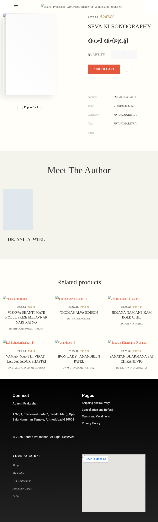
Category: (94, 114)
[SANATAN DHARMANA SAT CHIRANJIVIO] (131, 342)
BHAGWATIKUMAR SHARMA (28, 367)
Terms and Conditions (96, 416)
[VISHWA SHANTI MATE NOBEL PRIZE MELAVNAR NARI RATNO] (26, 298)
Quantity (96, 54)
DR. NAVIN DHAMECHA (133, 367)
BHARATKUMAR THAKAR (28, 328)
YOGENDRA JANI (81, 318)
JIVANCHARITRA (125, 114)
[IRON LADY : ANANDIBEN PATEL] (78, 342)
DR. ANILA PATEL (125, 96)
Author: (92, 96)
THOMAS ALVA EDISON (79, 312)
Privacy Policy (91, 423)
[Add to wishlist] (126, 69)
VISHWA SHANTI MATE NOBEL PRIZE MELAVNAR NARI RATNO (26, 317)
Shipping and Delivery (96, 403)
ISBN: (91, 105)
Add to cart (104, 69)
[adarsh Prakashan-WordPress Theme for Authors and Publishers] (81, 6)
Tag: (90, 123)
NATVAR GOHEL (133, 323)
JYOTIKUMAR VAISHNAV (81, 367)
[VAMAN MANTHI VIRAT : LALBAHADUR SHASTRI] (26, 342)
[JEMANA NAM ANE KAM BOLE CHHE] (131, 298)
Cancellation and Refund (97, 409)
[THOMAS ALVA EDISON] (78, 298)
